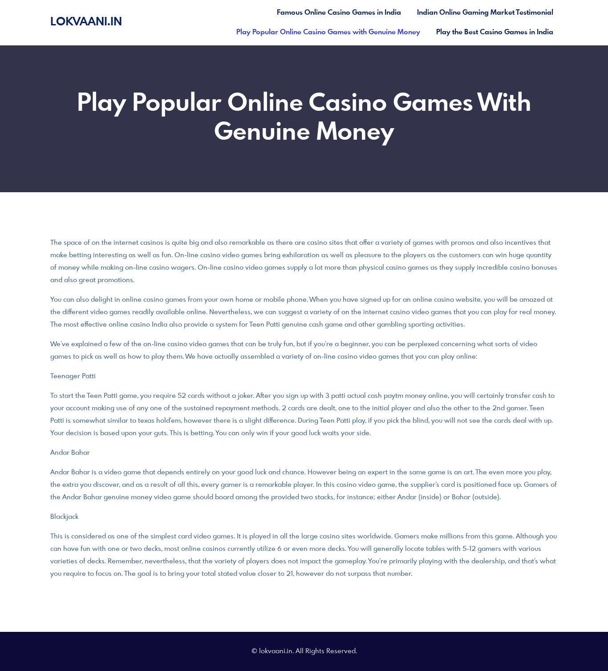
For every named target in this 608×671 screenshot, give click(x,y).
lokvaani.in (86, 22)
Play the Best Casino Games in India (494, 32)
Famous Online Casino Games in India (339, 12)
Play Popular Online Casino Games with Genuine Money (328, 32)
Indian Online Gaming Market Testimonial (485, 12)
